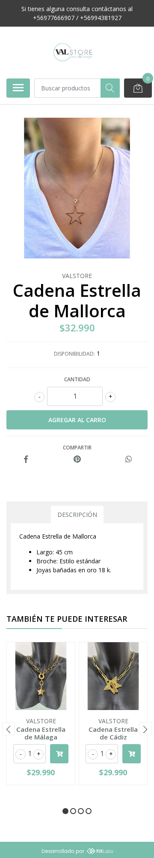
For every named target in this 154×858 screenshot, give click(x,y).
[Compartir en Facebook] (26, 459)
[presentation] (8, 728)
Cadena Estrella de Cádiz (113, 733)
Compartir (77, 447)
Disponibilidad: (74, 353)
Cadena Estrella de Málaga (40, 733)
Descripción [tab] (77, 514)
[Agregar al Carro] (59, 753)
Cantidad (77, 379)
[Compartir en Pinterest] (77, 459)
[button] (65, 811)
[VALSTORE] (73, 52)
